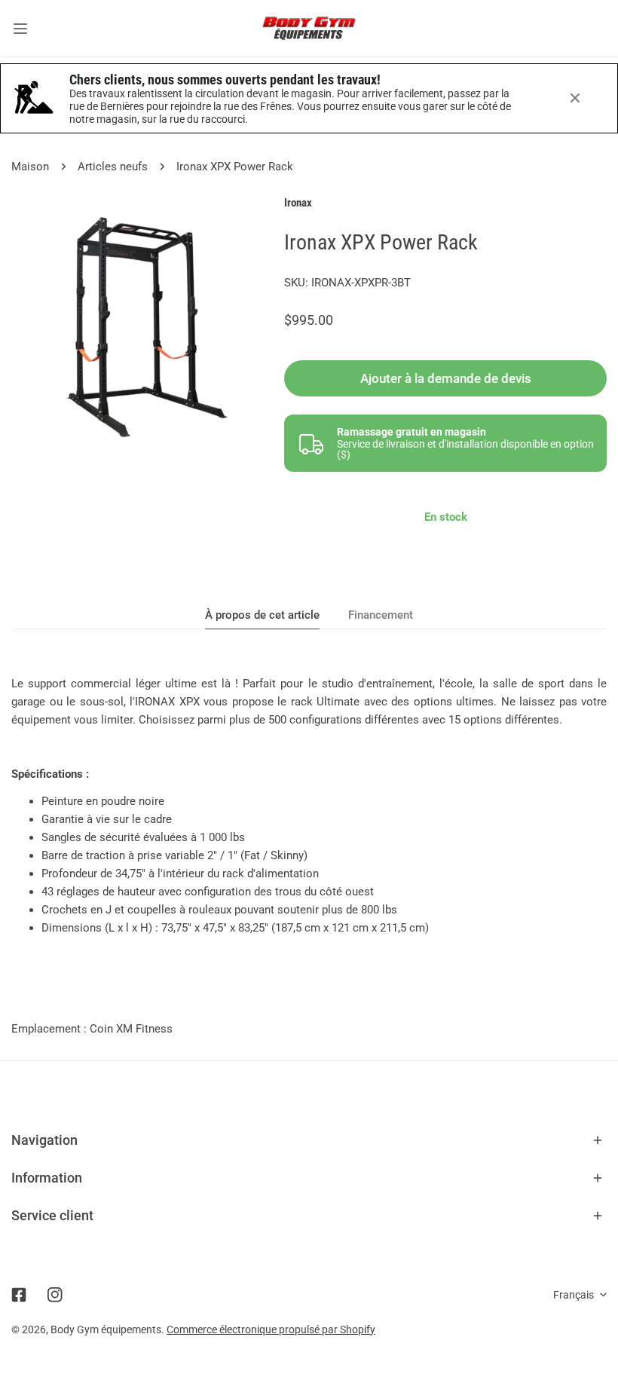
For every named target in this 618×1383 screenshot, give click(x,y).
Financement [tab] (380, 615)
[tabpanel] (309, 805)
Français (573, 1295)
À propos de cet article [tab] (262, 615)
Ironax (298, 203)
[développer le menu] (20, 28)
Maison (30, 166)
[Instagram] (55, 1295)
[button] (309, 1140)
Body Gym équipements (105, 1329)
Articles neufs (113, 166)
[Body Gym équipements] (309, 28)
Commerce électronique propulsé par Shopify (271, 1329)
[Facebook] (19, 1295)
